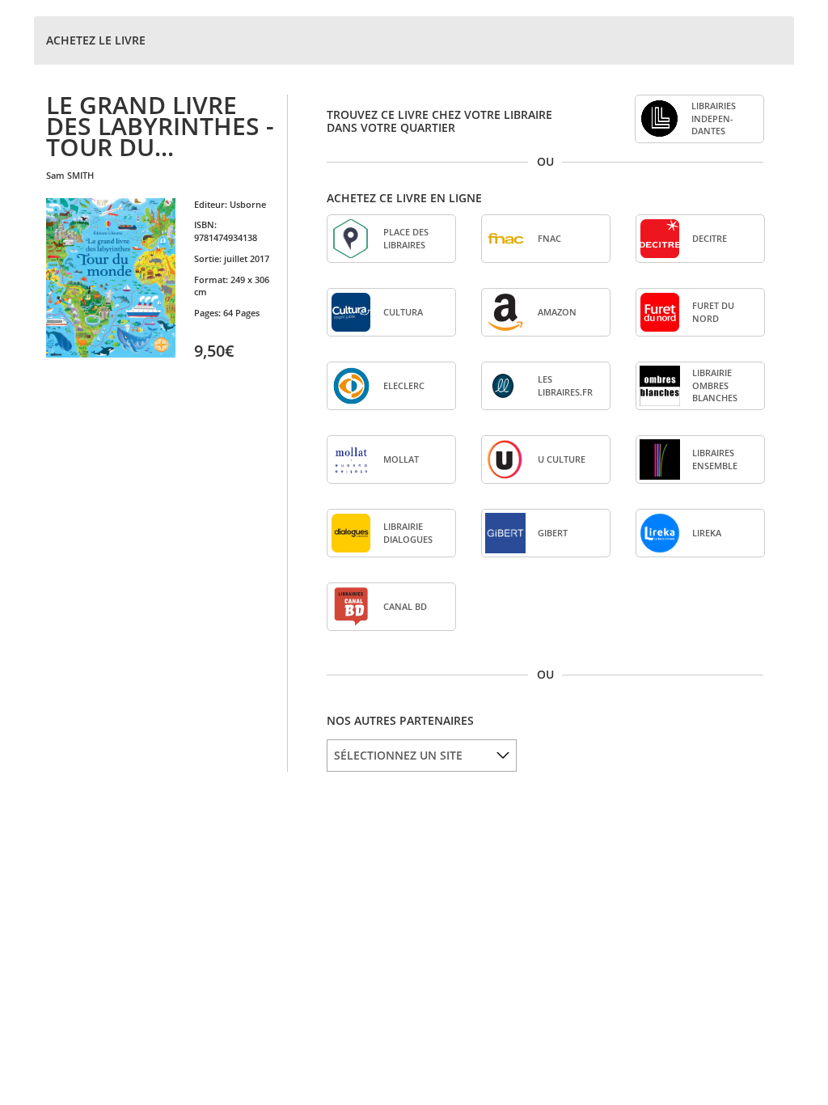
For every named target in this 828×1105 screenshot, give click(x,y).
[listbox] (422, 755)
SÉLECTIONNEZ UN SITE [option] (398, 755)
